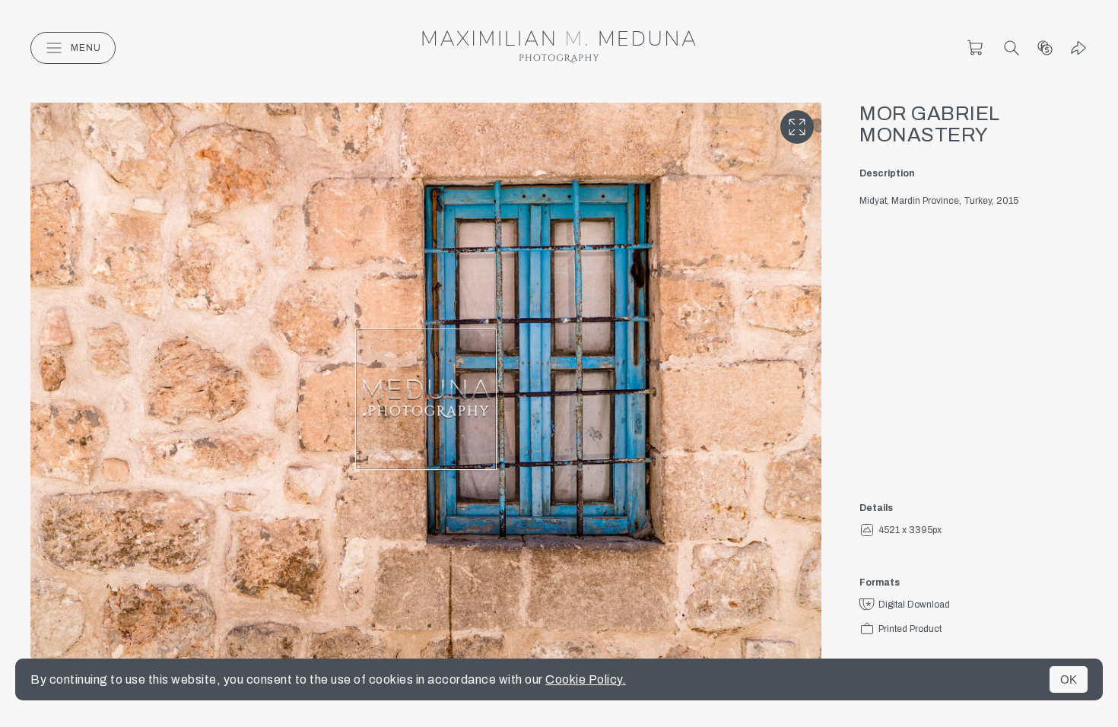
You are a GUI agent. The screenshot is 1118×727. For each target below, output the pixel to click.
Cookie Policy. (585, 679)
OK (1068, 679)
